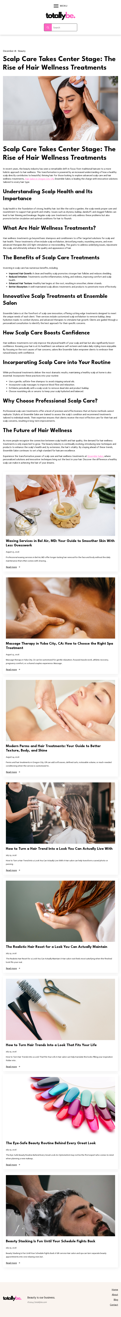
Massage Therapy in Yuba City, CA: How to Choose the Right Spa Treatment (59, 646)
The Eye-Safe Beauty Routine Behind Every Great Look (51, 1143)
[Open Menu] (56, 6)
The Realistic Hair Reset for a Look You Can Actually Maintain (56, 947)
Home (115, 1289)
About (115, 1294)
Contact (114, 1304)
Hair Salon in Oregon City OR (39, 178)
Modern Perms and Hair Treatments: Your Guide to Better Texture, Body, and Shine (53, 748)
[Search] (48, 27)
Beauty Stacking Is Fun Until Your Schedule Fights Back (50, 1241)
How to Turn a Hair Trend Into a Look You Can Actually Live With (59, 849)
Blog (116, 1299)
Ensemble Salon (95, 456)
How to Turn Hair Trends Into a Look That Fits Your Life (51, 1045)
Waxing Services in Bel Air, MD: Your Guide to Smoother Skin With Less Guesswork (60, 543)
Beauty (22, 51)
